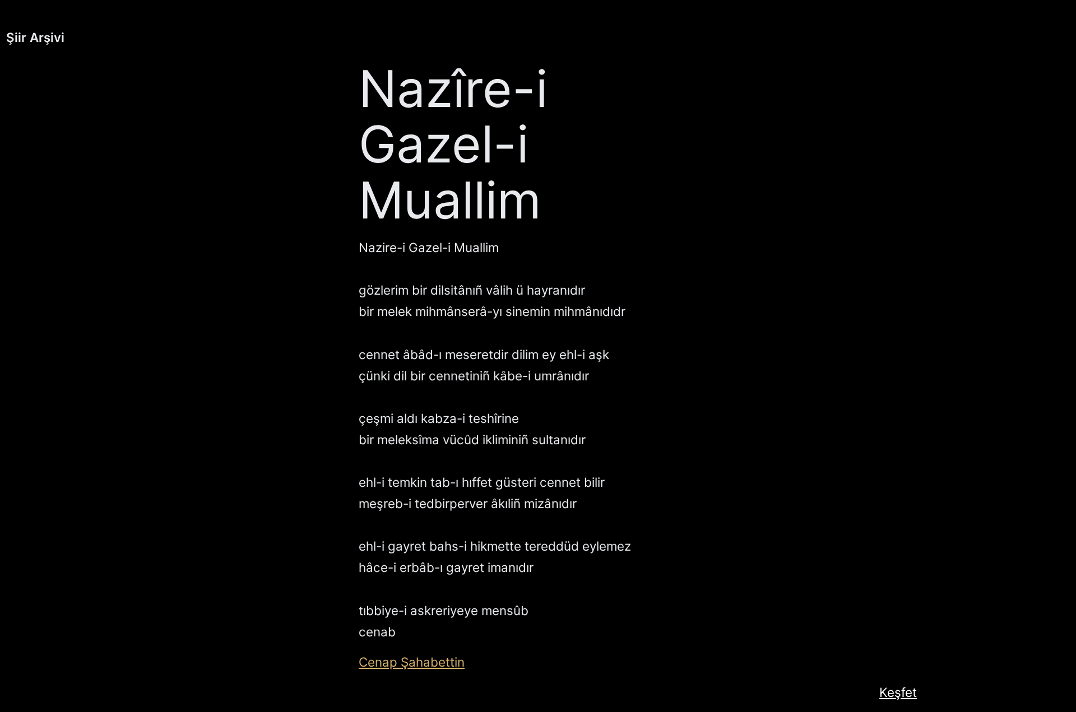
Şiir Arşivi (35, 37)
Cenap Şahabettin (412, 661)
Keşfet (898, 692)
